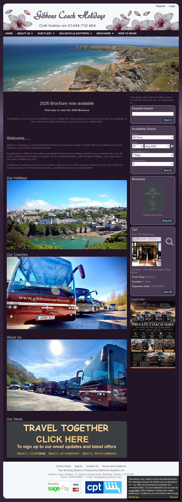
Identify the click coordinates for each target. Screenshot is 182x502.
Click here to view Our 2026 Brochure (66, 110)
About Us (25, 33)
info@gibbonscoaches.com (108, 477)
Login (172, 6)
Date (134, 142)
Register (160, 6)
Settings (134, 497)
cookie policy (134, 490)
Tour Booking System (70, 470)
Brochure (105, 33)
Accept (174, 497)
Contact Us (92, 466)
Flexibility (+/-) (140, 151)
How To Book (127, 33)
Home (9, 33)
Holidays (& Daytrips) (75, 33)
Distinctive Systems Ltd (111, 470)
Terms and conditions (114, 466)
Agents (78, 466)
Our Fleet (46, 33)
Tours (135, 133)
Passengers (138, 160)
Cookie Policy (63, 466)
